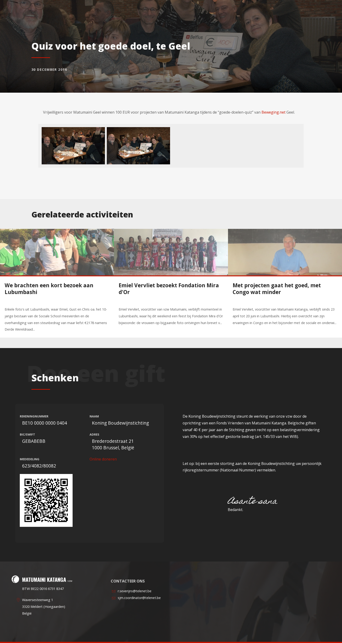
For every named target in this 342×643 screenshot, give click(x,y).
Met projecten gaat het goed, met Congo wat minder (277, 289)
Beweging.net (273, 112)
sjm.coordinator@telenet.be (139, 598)
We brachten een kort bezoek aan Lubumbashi (49, 289)
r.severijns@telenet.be (134, 591)
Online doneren (103, 459)
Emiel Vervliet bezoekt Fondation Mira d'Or (169, 289)
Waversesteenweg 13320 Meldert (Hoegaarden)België (43, 607)
